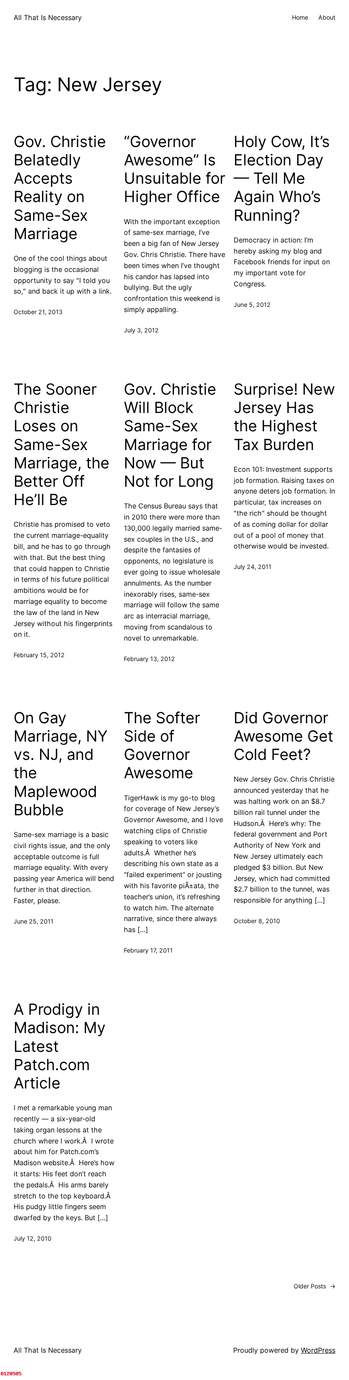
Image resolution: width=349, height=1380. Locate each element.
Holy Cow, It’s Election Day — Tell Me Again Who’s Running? (282, 179)
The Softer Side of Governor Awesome (162, 745)
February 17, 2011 (148, 950)
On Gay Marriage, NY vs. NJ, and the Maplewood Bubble (61, 764)
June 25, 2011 (34, 921)
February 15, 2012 (39, 654)
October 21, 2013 (38, 311)
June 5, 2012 (252, 304)
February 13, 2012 (149, 658)
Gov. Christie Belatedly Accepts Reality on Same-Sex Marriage (60, 188)
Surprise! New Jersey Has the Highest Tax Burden (284, 417)
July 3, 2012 (141, 330)
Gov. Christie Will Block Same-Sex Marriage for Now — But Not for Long (170, 435)
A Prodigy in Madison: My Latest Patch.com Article (60, 1046)
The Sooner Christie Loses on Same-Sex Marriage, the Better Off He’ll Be (61, 444)
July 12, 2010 (32, 1238)
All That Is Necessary (48, 17)
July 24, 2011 (253, 566)
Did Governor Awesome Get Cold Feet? (283, 736)
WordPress (318, 1350)
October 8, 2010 (257, 920)
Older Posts (314, 1286)
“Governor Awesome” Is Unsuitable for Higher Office (174, 169)
